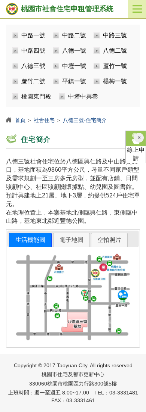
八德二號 (115, 50)
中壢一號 (74, 66)
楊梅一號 (115, 81)
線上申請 (136, 154)
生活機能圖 (30, 240)
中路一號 (33, 35)
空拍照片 (109, 240)
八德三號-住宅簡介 (85, 120)
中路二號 (74, 35)
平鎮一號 (74, 81)
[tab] (30, 240)
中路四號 (33, 50)
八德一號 (74, 50)
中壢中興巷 (83, 96)
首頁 (20, 120)
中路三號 (115, 35)
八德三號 (33, 66)
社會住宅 (44, 120)
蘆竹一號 (115, 66)
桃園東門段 (36, 96)
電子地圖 (71, 240)
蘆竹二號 (33, 81)
